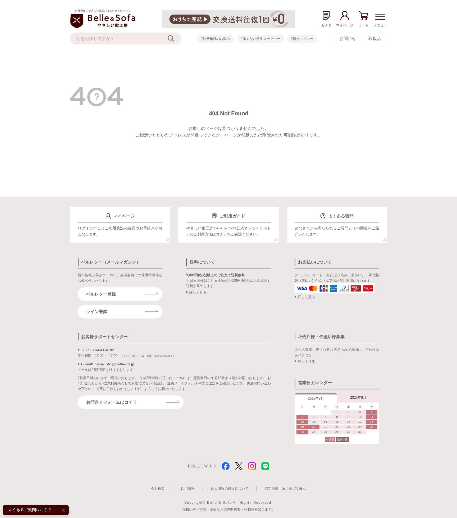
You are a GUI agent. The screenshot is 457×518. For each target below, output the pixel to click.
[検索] (174, 38)
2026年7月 (316, 399)
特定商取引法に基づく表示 (285, 488)
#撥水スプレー (302, 39)
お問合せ (347, 38)
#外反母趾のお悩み (215, 39)
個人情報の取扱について (230, 488)
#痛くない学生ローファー (260, 39)
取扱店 (374, 38)
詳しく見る (198, 292)
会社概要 (158, 488)
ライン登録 (96, 311)
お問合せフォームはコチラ (111, 402)
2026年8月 (358, 397)
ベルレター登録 (101, 294)
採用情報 (188, 488)
